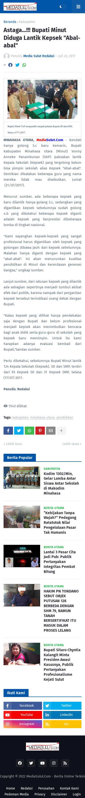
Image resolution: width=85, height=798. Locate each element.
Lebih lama (70, 444)
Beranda (10, 22)
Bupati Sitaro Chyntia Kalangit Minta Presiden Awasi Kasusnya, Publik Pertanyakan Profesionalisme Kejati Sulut (62, 665)
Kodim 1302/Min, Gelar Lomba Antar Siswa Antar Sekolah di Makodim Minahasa (61, 483)
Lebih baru (14, 444)
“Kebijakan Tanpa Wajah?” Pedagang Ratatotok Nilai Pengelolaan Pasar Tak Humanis (60, 523)
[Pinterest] (40, 431)
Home (10, 788)
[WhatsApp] (24, 65)
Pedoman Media (16, 794)
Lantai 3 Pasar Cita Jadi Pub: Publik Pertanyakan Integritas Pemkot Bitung (60, 562)
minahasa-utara (42, 418)
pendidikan (64, 418)
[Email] (50, 431)
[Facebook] (10, 65)
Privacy (39, 794)
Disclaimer (59, 794)
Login (77, 794)
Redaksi (27, 788)
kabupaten (27, 22)
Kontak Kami (69, 788)
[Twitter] (17, 65)
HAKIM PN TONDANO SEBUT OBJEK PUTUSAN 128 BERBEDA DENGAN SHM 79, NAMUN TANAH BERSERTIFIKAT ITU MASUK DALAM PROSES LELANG (61, 611)
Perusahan (46, 788)
